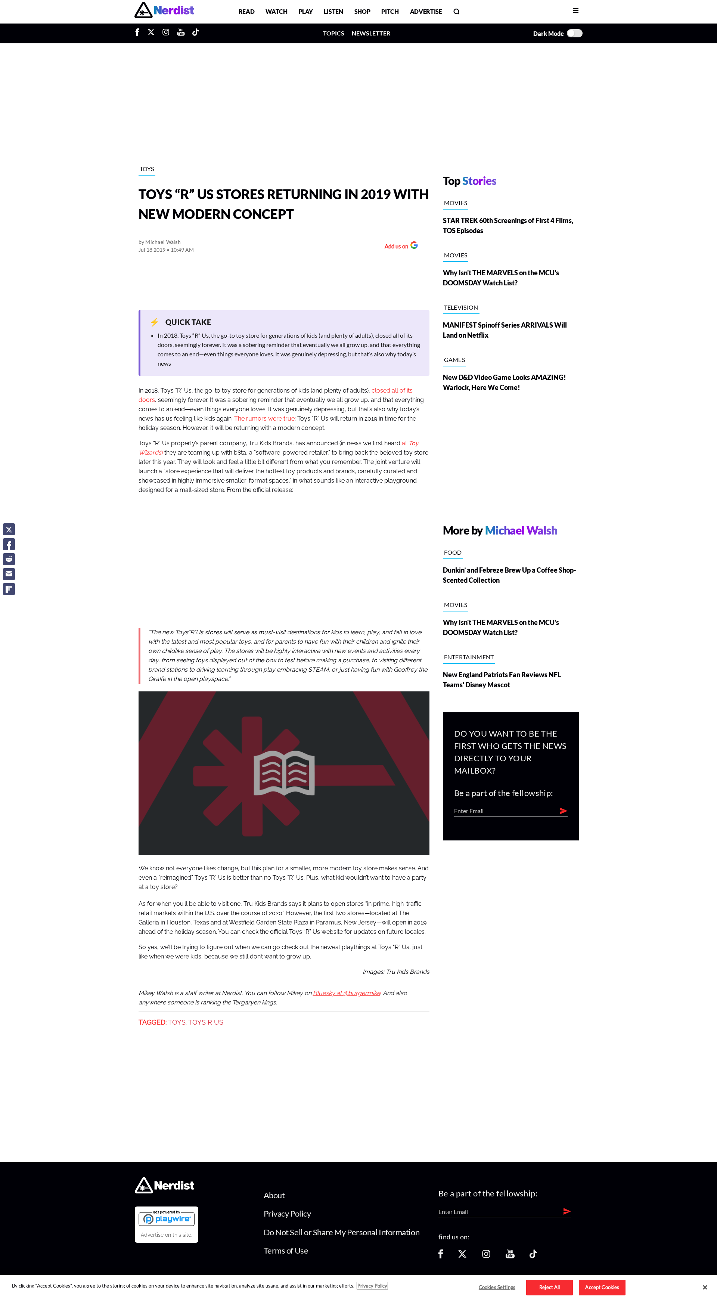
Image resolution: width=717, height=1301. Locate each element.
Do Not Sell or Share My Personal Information (342, 1232)
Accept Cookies (602, 1287)
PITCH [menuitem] (389, 11)
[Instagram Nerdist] (165, 33)
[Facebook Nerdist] (139, 33)
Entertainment (469, 656)
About (274, 1195)
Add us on (394, 247)
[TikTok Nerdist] (195, 33)
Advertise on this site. (166, 1235)
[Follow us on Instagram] (486, 1256)
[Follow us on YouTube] (510, 1256)
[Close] (705, 1287)
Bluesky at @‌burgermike (346, 993)
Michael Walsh (163, 242)
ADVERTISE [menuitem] (426, 11)
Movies (456, 202)
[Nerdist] (164, 11)
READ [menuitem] (247, 11)
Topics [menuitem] (333, 33)
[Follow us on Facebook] (440, 1256)
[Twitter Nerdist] (151, 33)
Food (453, 552)
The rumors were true (264, 418)
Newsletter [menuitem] (371, 33)
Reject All (549, 1287)
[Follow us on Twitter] (462, 1256)
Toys (147, 168)
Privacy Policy (287, 1213)
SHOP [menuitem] (362, 11)
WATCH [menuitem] (276, 11)
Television (461, 307)
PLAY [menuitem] (306, 11)
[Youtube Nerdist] (181, 33)
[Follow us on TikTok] (533, 1256)
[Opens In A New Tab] (167, 1218)
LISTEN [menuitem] (333, 11)
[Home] (164, 1191)
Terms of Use (286, 1250)
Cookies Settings (497, 1287)
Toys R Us (205, 1022)
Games (454, 359)
